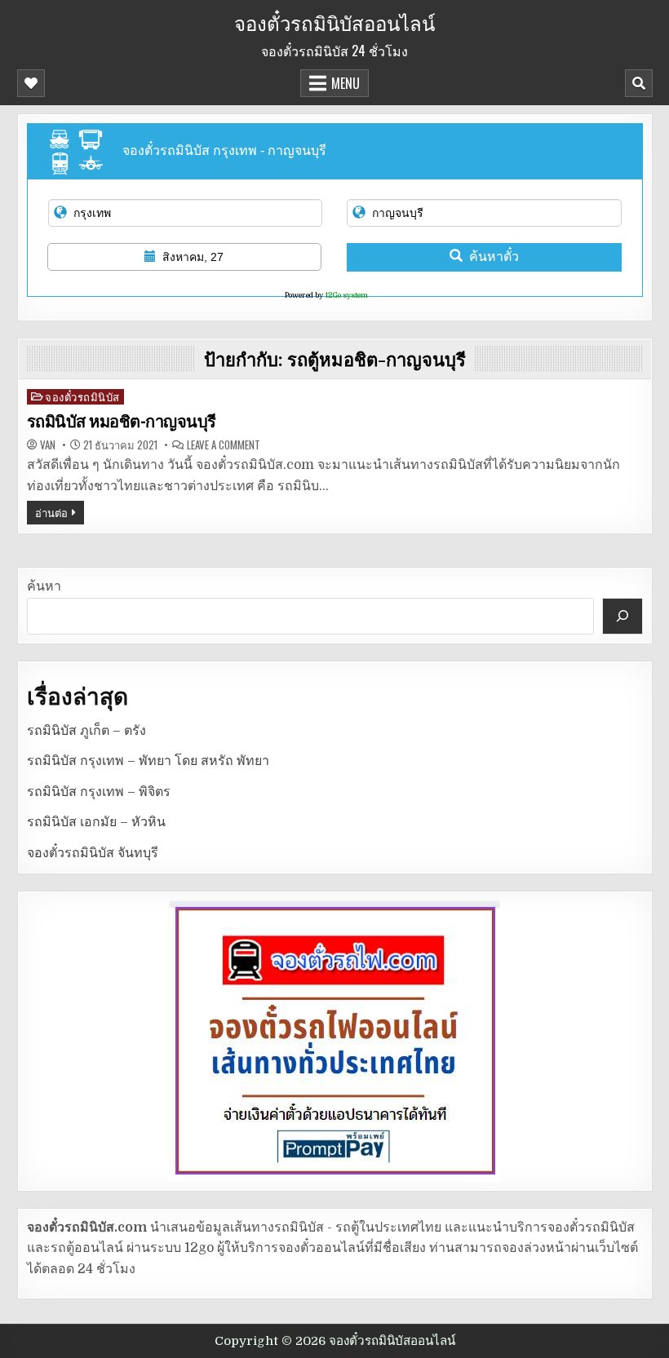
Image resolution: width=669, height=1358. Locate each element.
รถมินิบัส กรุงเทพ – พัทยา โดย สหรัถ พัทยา (148, 761)
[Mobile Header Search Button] (639, 83)
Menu (345, 83)
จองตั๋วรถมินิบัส (82, 397)
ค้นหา (44, 586)
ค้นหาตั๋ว (494, 256)
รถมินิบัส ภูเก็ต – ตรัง (86, 730)
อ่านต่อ (51, 512)
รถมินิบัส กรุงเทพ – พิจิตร (99, 792)
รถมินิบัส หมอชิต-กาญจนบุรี (121, 421)
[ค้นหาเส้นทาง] (622, 616)
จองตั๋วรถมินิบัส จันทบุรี (92, 853)
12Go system (346, 295)
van (47, 445)
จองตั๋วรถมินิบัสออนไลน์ (334, 22)
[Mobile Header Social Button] (31, 83)
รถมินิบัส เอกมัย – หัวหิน (96, 822)
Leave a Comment (223, 445)
